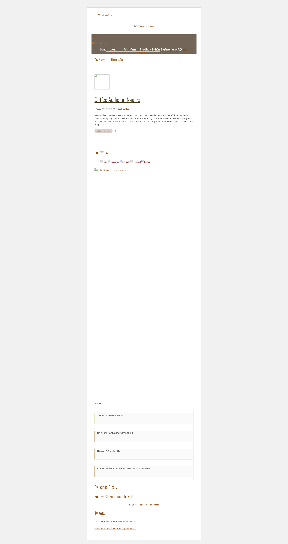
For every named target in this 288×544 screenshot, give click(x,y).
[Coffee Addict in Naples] (102, 88)
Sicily (138, 52)
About (113, 49)
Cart (183, 49)
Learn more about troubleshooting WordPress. (115, 528)
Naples (133, 52)
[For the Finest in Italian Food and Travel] (144, 26)
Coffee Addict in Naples (117, 99)
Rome (128, 52)
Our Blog (161, 49)
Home (103, 49)
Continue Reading (103, 130)
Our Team (116, 52)
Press (167, 49)
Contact (174, 49)
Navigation (105, 15)
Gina (99, 108)
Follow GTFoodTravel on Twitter (144, 504)
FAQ (179, 49)
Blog (120, 108)
